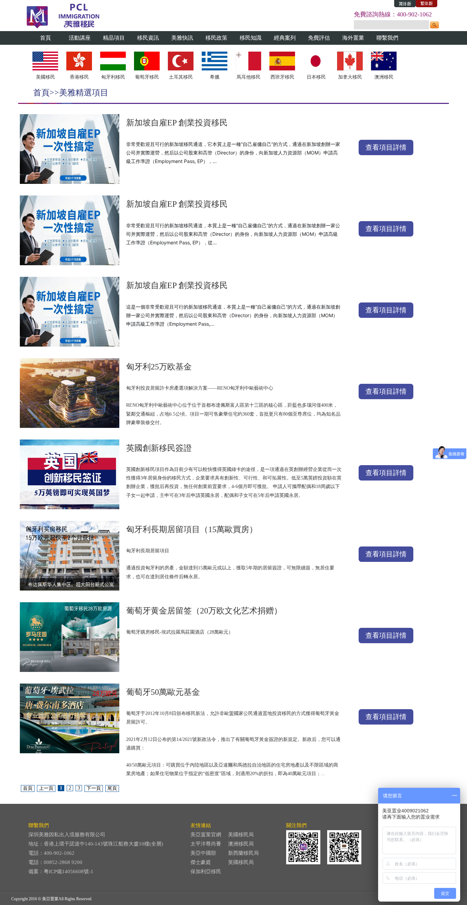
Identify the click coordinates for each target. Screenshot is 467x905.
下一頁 (93, 788)
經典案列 (285, 38)
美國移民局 (241, 834)
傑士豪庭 (200, 862)
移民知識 (251, 38)
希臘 (214, 77)
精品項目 (114, 38)
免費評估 (319, 38)
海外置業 (353, 38)
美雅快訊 (182, 38)
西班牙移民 (282, 77)
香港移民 (79, 77)
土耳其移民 (181, 77)
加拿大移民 (350, 77)
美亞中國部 (203, 853)
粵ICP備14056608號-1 (68, 871)
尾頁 (112, 788)
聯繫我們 (387, 38)
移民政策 (216, 38)
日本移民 (316, 77)
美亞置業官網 (205, 834)
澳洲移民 (383, 77)
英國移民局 (241, 862)
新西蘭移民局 (243, 853)
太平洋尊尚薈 (205, 844)
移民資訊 (148, 38)
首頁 (45, 38)
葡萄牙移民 (147, 77)
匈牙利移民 (113, 77)
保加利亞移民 (205, 871)
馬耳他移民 (249, 77)
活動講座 (80, 38)
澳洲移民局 (241, 844)
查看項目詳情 (385, 147)
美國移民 (45, 77)
